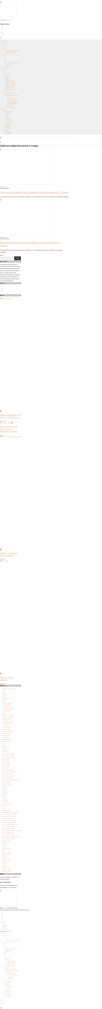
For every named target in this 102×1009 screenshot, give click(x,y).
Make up (8, 66)
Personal (5, 129)
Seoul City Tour (7, 810)
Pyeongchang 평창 (7, 804)
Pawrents (8, 131)
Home (4, 40)
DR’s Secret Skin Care (12, 62)
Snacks (5, 846)
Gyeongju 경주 (6, 735)
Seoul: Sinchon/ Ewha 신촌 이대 (11, 836)
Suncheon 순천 (7, 859)
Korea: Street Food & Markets (11, 780)
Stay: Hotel (6, 857)
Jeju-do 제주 (6, 747)
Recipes (5, 806)
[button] (11, 20)
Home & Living (10, 52)
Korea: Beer (6, 761)
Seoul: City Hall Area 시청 (9, 814)
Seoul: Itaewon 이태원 (8, 828)
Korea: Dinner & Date (8, 769)
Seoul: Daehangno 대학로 (9, 816)
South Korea (6, 91)
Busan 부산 (6, 698)
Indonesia (8, 111)
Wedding (8, 133)
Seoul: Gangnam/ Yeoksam (10, 820)
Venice (4, 865)
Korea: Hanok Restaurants (10, 771)
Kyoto (10, 119)
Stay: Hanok (6, 855)
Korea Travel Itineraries (9, 757)
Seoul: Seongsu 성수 (8, 832)
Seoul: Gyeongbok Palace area (10, 824)
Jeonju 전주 (6, 751)
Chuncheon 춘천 (7, 705)
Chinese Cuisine (10, 81)
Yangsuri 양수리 (7, 871)
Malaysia (8, 125)
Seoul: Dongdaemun (8, 818)
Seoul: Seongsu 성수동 (8, 834)
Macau (8, 123)
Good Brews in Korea (12, 95)
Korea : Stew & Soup (8, 755)
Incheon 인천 (6, 741)
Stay (4, 850)
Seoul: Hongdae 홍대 (8, 826)
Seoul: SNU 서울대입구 (9, 838)
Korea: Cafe (6, 767)
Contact (5, 928)
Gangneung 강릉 (7, 723)
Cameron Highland (8, 703)
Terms (4, 927)
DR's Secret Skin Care (8, 715)
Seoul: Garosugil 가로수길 (9, 822)
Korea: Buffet (6, 765)
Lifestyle (5, 42)
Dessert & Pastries (11, 83)
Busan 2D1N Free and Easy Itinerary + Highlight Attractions (9, 429)
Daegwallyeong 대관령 (9, 709)
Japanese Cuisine (11, 85)
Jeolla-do (11, 107)
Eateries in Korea (11, 93)
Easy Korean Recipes (8, 717)
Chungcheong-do (7, 707)
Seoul (4, 808)
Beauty (5, 54)
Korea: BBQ (6, 759)
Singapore (5, 842)
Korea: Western (7, 782)
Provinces (8, 97)
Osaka (10, 121)
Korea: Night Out (7, 777)
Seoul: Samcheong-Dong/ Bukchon (12, 830)
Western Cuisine (10, 89)
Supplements (10, 64)
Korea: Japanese (7, 773)
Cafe (7, 79)
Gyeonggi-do (12, 101)
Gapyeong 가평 (6, 727)
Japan (7, 117)
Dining (5, 68)
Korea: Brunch (6, 763)
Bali (10, 113)
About (4, 924)
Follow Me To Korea (8, 721)
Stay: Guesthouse (7, 852)
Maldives (8, 127)
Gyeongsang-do (13, 103)
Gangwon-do (12, 99)
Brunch (8, 77)
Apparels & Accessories (12, 50)
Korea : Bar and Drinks (9, 753)
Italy (7, 115)
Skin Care (5, 844)
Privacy (5, 926)
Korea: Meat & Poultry (9, 775)
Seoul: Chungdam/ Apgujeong (10, 812)
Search (1, 255)
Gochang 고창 (6, 729)
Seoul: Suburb (6, 840)
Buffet (4, 696)
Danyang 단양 (6, 711)
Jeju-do (11, 105)
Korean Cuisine (10, 87)
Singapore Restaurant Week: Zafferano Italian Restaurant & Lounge (34, 192)
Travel (5, 109)
